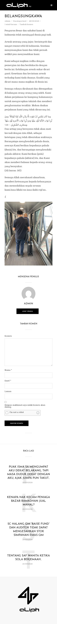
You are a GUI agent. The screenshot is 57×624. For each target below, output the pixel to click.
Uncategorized (19, 21)
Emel (8, 381)
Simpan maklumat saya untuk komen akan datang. (25, 406)
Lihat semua (27, 311)
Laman (8, 391)
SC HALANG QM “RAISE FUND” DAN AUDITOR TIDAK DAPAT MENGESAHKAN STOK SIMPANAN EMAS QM (28, 530)
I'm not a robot (17, 412)
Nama (8, 370)
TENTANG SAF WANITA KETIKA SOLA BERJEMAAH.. (28, 557)
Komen (8, 336)
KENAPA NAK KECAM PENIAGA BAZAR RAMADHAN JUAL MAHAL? (28, 501)
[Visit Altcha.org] (37, 412)
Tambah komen (26, 24)
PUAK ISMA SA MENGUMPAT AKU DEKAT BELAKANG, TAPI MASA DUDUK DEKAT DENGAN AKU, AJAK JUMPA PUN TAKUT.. (28, 473)
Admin (7, 21)
